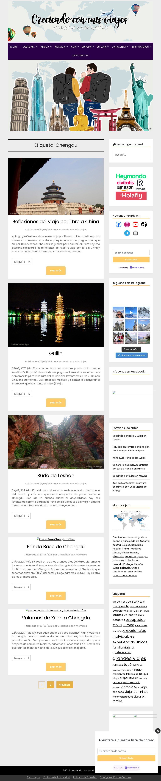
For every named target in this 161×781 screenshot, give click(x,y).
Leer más (56, 270)
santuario (135, 682)
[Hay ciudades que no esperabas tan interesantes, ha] (118, 325)
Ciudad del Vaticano (125, 575)
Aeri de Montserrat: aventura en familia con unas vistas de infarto (130, 486)
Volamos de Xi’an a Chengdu (56, 617)
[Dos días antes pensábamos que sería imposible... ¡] (144, 312)
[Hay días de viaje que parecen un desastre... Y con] (131, 325)
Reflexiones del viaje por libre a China (55, 221)
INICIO (13, 46)
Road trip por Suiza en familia (130, 475)
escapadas (135, 619)
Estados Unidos (133, 571)
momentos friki (121, 674)
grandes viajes (129, 658)
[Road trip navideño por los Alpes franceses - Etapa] (144, 325)
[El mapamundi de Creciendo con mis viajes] (131, 529)
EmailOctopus (138, 267)
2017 (136, 602)
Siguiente (64, 684)
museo (134, 674)
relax (126, 682)
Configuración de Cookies (115, 777)
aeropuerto (121, 606)
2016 (130, 601)
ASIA (73, 46)
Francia (134, 552)
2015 (125, 602)
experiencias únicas (130, 642)
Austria (117, 544)
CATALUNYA (119, 46)
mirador (137, 670)
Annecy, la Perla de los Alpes (129, 457)
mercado (126, 670)
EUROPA (86, 46)
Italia (128, 560)
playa (116, 678)
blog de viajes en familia (138, 611)
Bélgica (126, 544)
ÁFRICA (45, 46)
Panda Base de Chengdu (56, 546)
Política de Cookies (85, 777)
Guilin (55, 353)
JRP (136, 665)
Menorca (116, 670)
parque (143, 674)
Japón (135, 560)
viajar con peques (123, 696)
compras (119, 620)
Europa (128, 625)
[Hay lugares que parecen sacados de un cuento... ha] (118, 338)
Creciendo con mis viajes (71, 229)
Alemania (118, 556)
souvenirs (117, 687)
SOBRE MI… (29, 46)
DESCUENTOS (80, 55)
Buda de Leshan (55, 475)
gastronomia (122, 652)
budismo (118, 615)
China (141, 615)
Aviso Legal (33, 777)
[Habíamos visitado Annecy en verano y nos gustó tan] (144, 338)
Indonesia (118, 560)
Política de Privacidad (56, 777)
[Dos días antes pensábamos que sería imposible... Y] (131, 312)
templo (127, 687)
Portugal (128, 564)
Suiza (116, 567)
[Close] (158, 731)
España (138, 564)
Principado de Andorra (136, 541)
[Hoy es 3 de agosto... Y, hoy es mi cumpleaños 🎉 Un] (118, 312)
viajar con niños (136, 692)
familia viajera (123, 647)
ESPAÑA (101, 46)
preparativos (128, 678)
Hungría (143, 556)
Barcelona (119, 611)
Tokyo (137, 687)
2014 (119, 601)
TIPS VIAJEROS (140, 46)
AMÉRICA (60, 46)
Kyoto (140, 665)
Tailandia (125, 567)
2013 (114, 602)
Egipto (125, 552)
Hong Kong (131, 556)
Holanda (117, 564)
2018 (142, 601)
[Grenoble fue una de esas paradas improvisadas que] (131, 338)
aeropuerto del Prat (138, 606)
